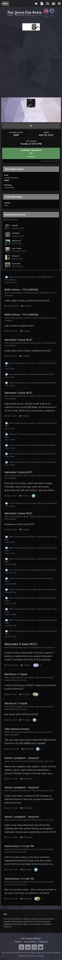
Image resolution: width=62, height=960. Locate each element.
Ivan (10, 374)
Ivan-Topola (16, 248)
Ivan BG (12, 503)
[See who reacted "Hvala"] (35, 665)
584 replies (27, 869)
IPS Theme (25, 938)
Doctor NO (16, 263)
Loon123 (12, 578)
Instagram (34, 947)
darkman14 (16, 241)
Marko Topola (14, 277)
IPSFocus (37, 938)
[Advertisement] (31, 63)
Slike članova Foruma (17, 729)
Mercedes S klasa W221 (18, 339)
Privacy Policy (30, 942)
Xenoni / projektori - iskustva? (22, 758)
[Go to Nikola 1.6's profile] (7, 257)
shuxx (11, 445)
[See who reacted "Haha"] (34, 694)
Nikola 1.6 (16, 256)
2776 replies (27, 779)
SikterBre (28, 732)
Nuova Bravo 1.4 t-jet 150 (19, 846)
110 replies (25, 694)
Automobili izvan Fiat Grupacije (42, 647)
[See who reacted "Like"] (33, 496)
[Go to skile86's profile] (7, 226)
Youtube (40, 947)
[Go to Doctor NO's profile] (7, 264)
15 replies (25, 356)
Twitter (28, 947)
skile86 (15, 225)
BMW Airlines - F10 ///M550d (21, 289)
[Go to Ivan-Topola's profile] (7, 249)
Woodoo (12, 589)
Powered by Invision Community (31, 956)
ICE (52, 761)
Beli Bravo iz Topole (16, 674)
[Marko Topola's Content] (31, 125)
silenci (11, 454)
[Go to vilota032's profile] (7, 234)
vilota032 (16, 233)
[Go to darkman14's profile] (7, 242)
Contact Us (43, 942)
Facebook (21, 947)
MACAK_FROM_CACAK (33, 761)
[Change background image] (53, 3)
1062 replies (28, 749)
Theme (18, 942)
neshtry (12, 462)
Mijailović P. (14, 434)
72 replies (27, 306)
